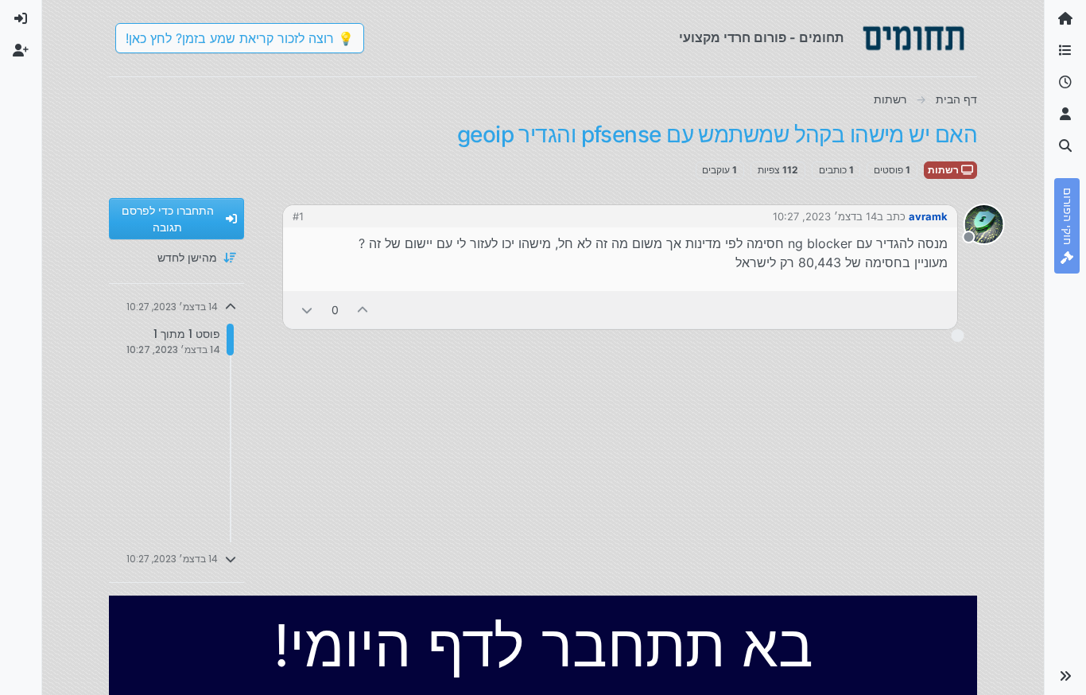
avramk (928, 216)
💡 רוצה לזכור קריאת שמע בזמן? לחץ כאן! (240, 38)
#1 (298, 216)
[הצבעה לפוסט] (363, 309)
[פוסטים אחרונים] (1065, 82)
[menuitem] (20, 19)
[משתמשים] (1065, 114)
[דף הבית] (1065, 19)
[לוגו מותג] (913, 38)
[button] (1065, 676)
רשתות (944, 170)
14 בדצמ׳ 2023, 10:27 (825, 216)
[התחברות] (20, 19)
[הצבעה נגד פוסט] (307, 309)
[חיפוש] (1065, 146)
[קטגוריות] (1065, 51)
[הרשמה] (20, 51)
